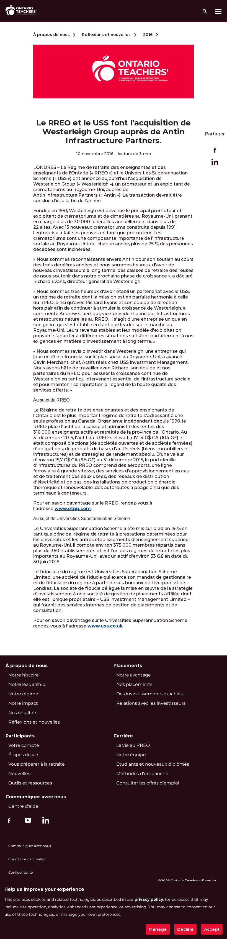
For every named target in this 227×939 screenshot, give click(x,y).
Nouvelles (19, 773)
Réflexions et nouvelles (106, 34)
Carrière (123, 736)
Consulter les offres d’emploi (147, 783)
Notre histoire (23, 675)
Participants (20, 736)
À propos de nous (51, 34)
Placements (128, 665)
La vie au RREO (133, 745)
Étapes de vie (23, 754)
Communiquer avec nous (36, 796)
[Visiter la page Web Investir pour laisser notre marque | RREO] (21, 10)
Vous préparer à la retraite (36, 764)
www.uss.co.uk (105, 626)
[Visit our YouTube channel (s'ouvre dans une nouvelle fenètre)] (26, 820)
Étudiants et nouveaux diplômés (152, 764)
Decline (185, 929)
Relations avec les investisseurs (150, 703)
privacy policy (149, 899)
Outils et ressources (30, 783)
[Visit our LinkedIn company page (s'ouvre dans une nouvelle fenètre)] (44, 821)
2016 (148, 34)
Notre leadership (26, 684)
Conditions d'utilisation (27, 859)
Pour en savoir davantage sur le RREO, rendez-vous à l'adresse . (92, 505)
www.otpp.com (73, 508)
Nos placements (134, 684)
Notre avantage (133, 675)
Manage (158, 929)
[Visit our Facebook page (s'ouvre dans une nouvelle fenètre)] (9, 820)
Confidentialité (20, 872)
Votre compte (23, 745)
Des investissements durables (149, 693)
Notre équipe (131, 754)
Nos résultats (22, 712)
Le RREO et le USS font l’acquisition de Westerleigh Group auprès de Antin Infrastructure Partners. (113, 131)
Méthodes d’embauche (142, 773)
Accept (212, 929)
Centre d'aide (23, 806)
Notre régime (23, 693)
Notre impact (23, 703)
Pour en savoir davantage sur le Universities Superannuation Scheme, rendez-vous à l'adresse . (110, 623)
